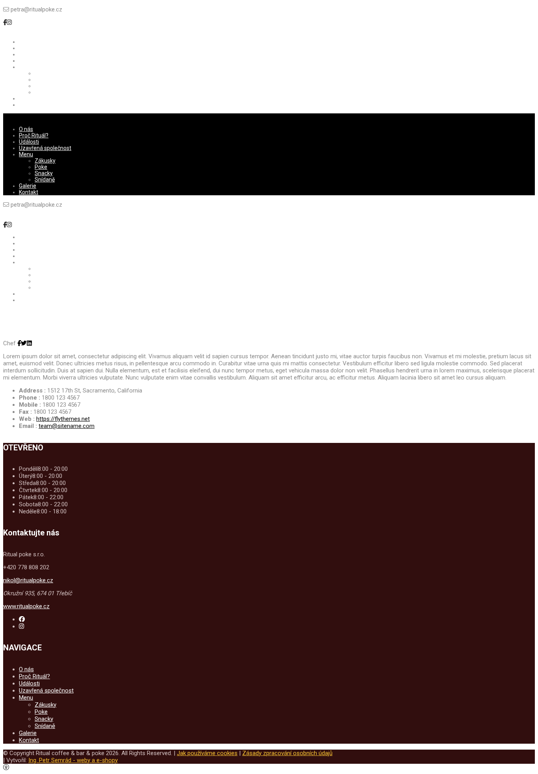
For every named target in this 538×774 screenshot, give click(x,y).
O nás (26, 669)
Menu (26, 697)
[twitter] (24, 343)
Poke (41, 711)
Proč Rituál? (34, 676)
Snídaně (45, 726)
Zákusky (45, 704)
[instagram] (9, 22)
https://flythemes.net (63, 418)
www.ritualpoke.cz (26, 606)
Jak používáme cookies (207, 753)
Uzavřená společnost (46, 690)
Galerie (28, 733)
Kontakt (29, 740)
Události (29, 683)
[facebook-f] (5, 22)
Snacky (44, 718)
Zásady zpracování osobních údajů (287, 753)
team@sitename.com (67, 426)
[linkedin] (29, 343)
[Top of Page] (6, 767)
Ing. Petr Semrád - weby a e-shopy (73, 760)
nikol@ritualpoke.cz (28, 580)
